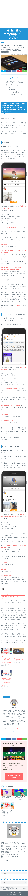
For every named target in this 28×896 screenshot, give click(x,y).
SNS (2, 42)
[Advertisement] (14, 14)
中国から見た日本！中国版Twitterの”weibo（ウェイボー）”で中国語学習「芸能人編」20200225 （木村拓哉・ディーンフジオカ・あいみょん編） (15, 84)
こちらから (19, 305)
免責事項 (19, 892)
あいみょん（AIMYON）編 (16, 94)
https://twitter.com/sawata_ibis (19, 860)
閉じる (16, 78)
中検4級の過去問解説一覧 (14, 776)
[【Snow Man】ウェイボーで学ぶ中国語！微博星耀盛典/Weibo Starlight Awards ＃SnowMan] (6, 651)
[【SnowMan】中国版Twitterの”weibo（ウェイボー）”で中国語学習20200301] (18, 651)
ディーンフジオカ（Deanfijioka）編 (14, 92)
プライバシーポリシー (11, 892)
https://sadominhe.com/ (15, 728)
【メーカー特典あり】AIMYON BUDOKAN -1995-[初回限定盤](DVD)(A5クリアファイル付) (13, 596)
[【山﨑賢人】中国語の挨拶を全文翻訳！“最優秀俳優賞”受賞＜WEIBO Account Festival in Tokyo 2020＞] (6, 673)
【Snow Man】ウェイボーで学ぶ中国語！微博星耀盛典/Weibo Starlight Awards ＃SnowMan (6, 659)
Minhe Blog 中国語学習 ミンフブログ (14, 34)
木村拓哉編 (12, 89)
